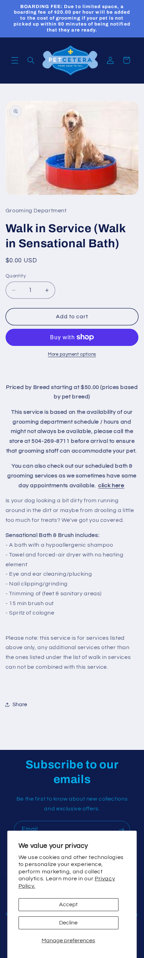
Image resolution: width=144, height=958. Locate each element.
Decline (68, 922)
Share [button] (20, 704)
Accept (68, 904)
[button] (15, 60)
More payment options (72, 354)
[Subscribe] (122, 829)
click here (111, 485)
